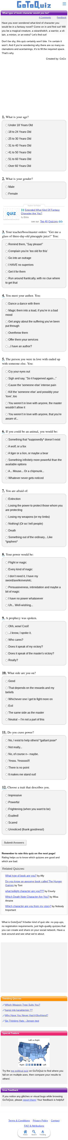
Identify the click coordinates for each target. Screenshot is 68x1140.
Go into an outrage (19, 257)
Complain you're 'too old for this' (28, 251)
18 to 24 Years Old (19, 131)
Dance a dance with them (24, 303)
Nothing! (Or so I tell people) (25, 523)
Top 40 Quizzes (49, 221)
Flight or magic (17, 562)
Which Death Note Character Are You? (27, 896)
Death (12, 530)
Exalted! (13, 815)
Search (34, 1135)
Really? (13, 660)
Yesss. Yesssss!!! (19, 760)
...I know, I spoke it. (19, 632)
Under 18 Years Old (20, 125)
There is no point (18, 767)
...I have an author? (20, 346)
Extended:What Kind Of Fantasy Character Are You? (40, 211)
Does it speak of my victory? (25, 646)
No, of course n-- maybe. (23, 754)
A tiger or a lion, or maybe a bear (28, 453)
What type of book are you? (20, 875)
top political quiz (19, 1070)
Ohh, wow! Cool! (18, 626)
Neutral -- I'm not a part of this (26, 719)
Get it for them (16, 271)
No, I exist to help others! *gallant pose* (32, 740)
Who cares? (15, 639)
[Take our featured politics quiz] (34, 1052)
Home (25, 1135)
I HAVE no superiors (20, 264)
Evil (10, 705)
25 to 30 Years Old (19, 138)
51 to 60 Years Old (19, 159)
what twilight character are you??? (24, 891)
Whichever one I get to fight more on (30, 699)
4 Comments (45, 17)
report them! (29, 1099)
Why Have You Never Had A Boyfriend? (26, 1015)
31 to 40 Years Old (19, 145)
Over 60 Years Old (19, 165)
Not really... (15, 747)
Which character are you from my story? (28, 906)
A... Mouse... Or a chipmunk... (26, 471)
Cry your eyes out (19, 371)
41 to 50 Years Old (19, 152)
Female (13, 193)
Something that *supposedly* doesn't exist (34, 439)
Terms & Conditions (19, 1120)
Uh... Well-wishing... (20, 605)
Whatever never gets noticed (26, 477)
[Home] (34, 5)
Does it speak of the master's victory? (31, 653)
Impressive (15, 795)
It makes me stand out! (22, 774)
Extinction (14, 498)
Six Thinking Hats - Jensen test (22, 1020)
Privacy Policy (40, 1120)
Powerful (13, 802)
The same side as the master (26, 712)
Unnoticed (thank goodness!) (26, 829)
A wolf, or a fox (17, 446)
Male (11, 186)
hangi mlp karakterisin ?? (19, 1010)
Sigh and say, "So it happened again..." (32, 378)
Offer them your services (23, 339)
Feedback (61, 17)
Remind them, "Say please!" (25, 244)
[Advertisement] (34, 87)
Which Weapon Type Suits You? (22, 1004)
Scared (12, 822)
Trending (43, 1135)
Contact (55, 1120)
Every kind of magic (20, 569)
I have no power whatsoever (25, 598)
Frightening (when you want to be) (29, 809)
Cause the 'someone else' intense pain (32, 385)
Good (11, 681)
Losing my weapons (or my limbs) (29, 516)
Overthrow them (18, 332)
